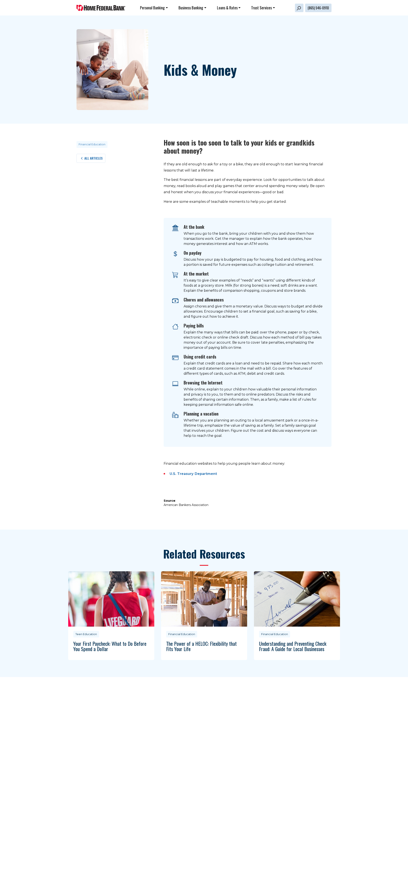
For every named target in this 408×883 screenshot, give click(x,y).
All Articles (93, 158)
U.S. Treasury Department (193, 474)
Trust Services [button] (261, 7)
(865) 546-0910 (318, 7)
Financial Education (92, 144)
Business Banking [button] (190, 7)
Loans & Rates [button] (227, 7)
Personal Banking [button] (152, 7)
